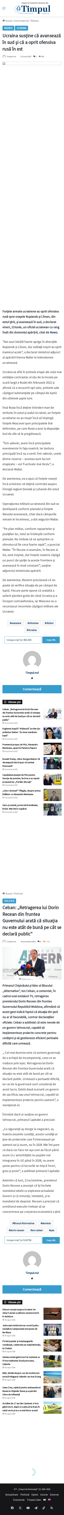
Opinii (34, 1494)
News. (54, 332)
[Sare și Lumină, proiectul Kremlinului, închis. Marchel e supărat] (52, 809)
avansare (16, 623)
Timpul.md (11, 56)
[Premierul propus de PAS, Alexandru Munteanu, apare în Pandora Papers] (52, 749)
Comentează (32, 689)
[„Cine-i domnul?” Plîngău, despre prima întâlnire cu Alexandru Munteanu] (52, 795)
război (49, 623)
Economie (19, 1499)
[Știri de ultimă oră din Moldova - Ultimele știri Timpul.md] (32, 8)
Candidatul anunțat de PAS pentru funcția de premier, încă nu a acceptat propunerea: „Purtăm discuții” (20, 778)
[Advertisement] (32, 852)
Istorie (44, 1494)
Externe (54, 1494)
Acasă (8, 20)
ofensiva (33, 623)
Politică (24, 1494)
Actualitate (11, 1494)
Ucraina (21, 28)
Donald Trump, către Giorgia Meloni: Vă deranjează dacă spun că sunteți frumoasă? (21, 762)
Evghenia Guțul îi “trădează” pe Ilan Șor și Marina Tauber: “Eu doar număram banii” (21, 732)
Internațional (21, 20)
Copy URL (51, 639)
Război (35, 20)
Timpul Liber (34, 1499)
